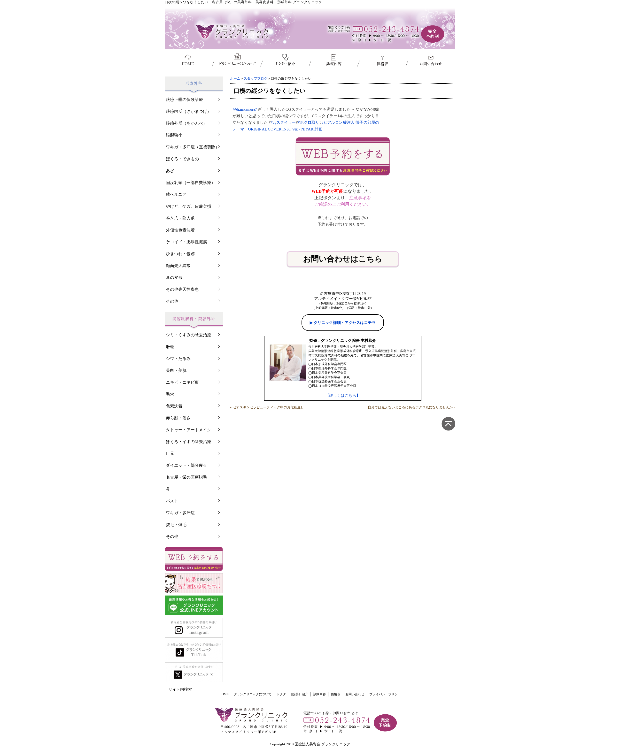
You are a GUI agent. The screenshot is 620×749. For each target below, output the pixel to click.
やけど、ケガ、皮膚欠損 (188, 206)
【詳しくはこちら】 (342, 395)
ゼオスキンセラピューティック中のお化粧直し (268, 407)
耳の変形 (174, 277)
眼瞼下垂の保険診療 (184, 99)
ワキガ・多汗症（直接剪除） (192, 147)
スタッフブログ (255, 78)
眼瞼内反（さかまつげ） (188, 111)
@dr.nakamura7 (244, 109)
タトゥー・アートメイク (188, 430)
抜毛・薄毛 (176, 524)
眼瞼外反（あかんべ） (186, 123)
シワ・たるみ (178, 358)
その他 (172, 301)
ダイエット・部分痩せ (186, 465)
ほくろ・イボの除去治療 (188, 441)
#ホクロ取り (308, 122)
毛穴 (170, 394)
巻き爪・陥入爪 (180, 218)
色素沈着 (174, 406)
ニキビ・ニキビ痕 (182, 382)
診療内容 (319, 694)
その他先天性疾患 (182, 289)
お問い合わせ (354, 694)
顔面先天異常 (178, 265)
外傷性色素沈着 (180, 230)
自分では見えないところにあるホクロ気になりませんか (410, 407)
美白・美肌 (176, 370)
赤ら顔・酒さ (178, 418)
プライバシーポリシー (385, 694)
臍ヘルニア (176, 194)
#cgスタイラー (283, 122)
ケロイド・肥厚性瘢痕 (186, 242)
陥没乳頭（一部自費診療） (190, 182)
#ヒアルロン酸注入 (338, 122)
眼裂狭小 (174, 135)
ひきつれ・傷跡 (180, 254)
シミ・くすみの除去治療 (188, 335)
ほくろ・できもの (182, 159)
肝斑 (170, 346)
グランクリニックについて (252, 694)
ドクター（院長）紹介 (292, 694)
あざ (170, 170)
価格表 (335, 694)
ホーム (235, 78)
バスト (172, 501)
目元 (170, 453)
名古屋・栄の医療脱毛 (186, 477)
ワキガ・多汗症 (180, 513)
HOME (224, 694)
